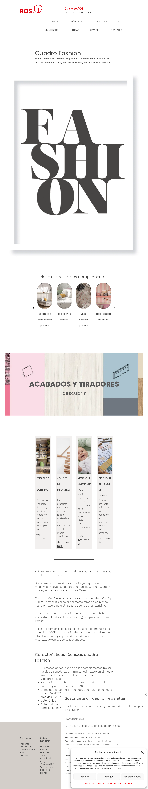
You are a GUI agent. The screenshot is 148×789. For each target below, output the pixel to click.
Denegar (108, 776)
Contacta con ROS (27, 751)
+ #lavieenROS (50, 29)
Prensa (44, 772)
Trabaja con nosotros (46, 768)
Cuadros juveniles (82, 62)
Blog (120, 21)
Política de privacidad (112, 783)
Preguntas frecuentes (26, 745)
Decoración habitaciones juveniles (53, 62)
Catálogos (75, 21)
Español (93, 29)
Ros (54, 21)
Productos (98, 21)
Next (113, 307)
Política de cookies (93, 783)
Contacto (117, 29)
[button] (142, 752)
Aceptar (84, 776)
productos (48, 58)
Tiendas (75, 29)
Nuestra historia (44, 748)
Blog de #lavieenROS (47, 762)
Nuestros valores (45, 754)
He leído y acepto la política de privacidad (94, 725)
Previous (32, 307)
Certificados (46, 758)
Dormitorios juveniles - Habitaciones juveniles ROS (82, 58)
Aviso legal (127, 783)
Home (38, 58)
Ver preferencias (132, 776)
